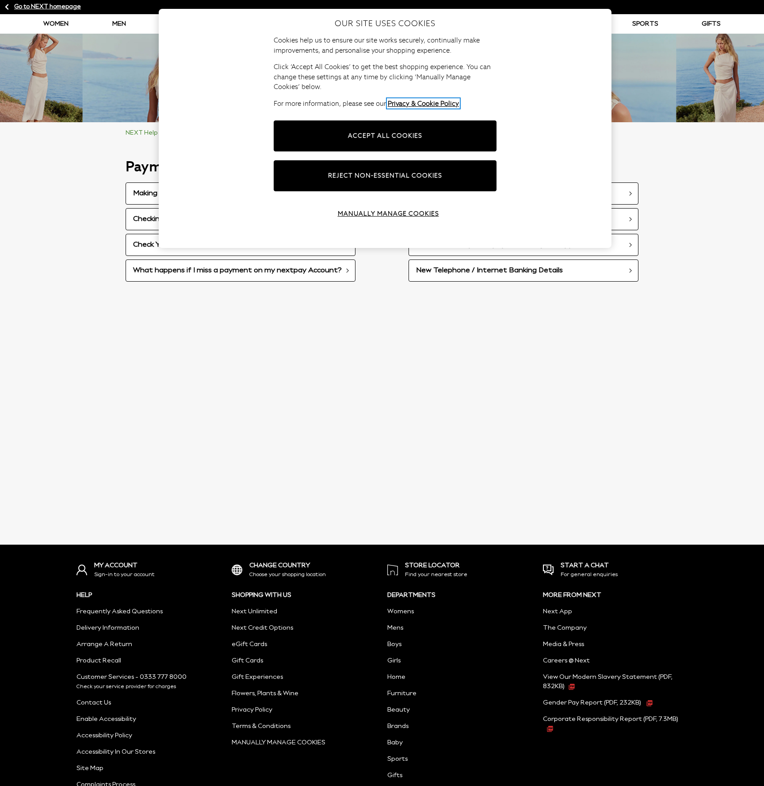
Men (119, 24)
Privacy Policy (252, 710)
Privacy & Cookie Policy (423, 103)
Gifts (711, 24)
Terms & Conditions (261, 726)
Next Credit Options (262, 628)
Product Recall (98, 661)
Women (56, 24)
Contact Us (93, 703)
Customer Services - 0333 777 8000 (131, 677)
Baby (395, 743)
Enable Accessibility (106, 719)
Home (396, 677)
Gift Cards (247, 661)
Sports (645, 24)
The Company (565, 628)
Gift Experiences (257, 677)
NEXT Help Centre (153, 133)
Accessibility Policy (104, 735)
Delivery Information (107, 628)
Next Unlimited (254, 611)
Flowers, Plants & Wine (265, 693)
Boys (394, 644)
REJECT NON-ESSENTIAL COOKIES (385, 175)
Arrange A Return (104, 644)
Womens (400, 611)
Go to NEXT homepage (47, 7)
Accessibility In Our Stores (115, 752)
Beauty (398, 710)
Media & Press (563, 644)
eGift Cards (249, 644)
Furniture (401, 693)
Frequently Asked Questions (119, 611)
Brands (398, 726)
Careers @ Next (566, 661)
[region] (385, 128)
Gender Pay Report (592, 703)
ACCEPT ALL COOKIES (385, 135)
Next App (557, 611)
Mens (395, 628)
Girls (394, 661)
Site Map (89, 768)
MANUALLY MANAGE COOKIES (278, 743)
